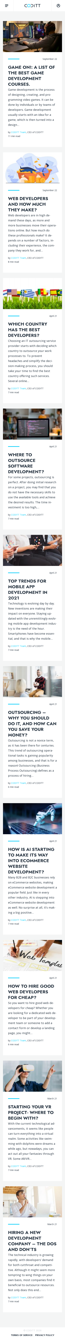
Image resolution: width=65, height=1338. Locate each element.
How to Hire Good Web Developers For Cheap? (31, 992)
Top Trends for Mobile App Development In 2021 (27, 589)
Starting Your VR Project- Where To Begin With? (31, 1112)
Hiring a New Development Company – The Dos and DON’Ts (32, 1241)
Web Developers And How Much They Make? (28, 204)
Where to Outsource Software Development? (26, 463)
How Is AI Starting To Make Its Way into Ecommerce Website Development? (31, 860)
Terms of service (22, 1335)
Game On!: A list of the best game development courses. (31, 75)
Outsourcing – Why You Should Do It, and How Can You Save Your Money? (32, 723)
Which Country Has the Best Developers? (27, 330)
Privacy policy (44, 1335)
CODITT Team (18, 132)
